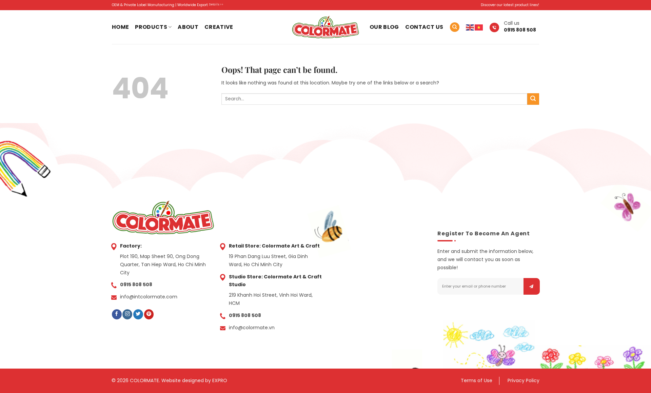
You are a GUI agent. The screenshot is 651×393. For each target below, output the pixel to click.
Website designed (182, 380)
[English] (470, 27)
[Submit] (533, 99)
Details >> (216, 4)
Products (151, 27)
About (188, 27)
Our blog (384, 27)
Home (120, 27)
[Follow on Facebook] (117, 314)
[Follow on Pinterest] (149, 314)
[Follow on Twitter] (138, 314)
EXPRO (219, 380)
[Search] (454, 27)
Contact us (424, 27)
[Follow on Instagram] (127, 314)
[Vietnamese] (479, 27)
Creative (218, 27)
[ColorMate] (325, 27)
